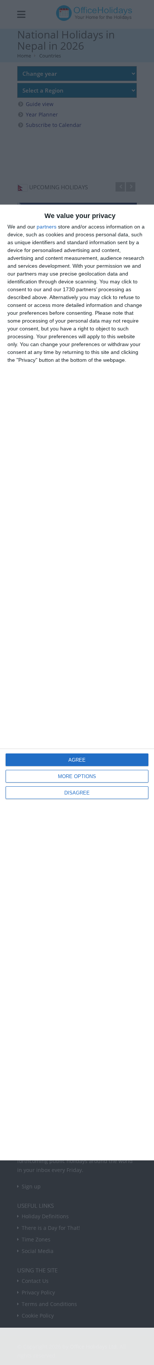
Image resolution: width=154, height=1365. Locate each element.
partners (46, 226)
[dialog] (77, 682)
